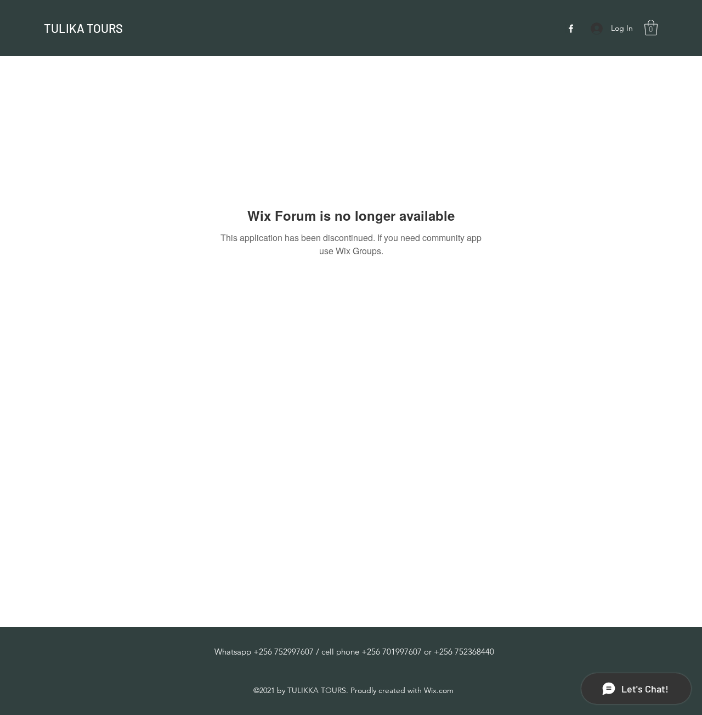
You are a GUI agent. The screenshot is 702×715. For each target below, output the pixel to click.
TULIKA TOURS (83, 28)
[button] (651, 28)
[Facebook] (570, 28)
